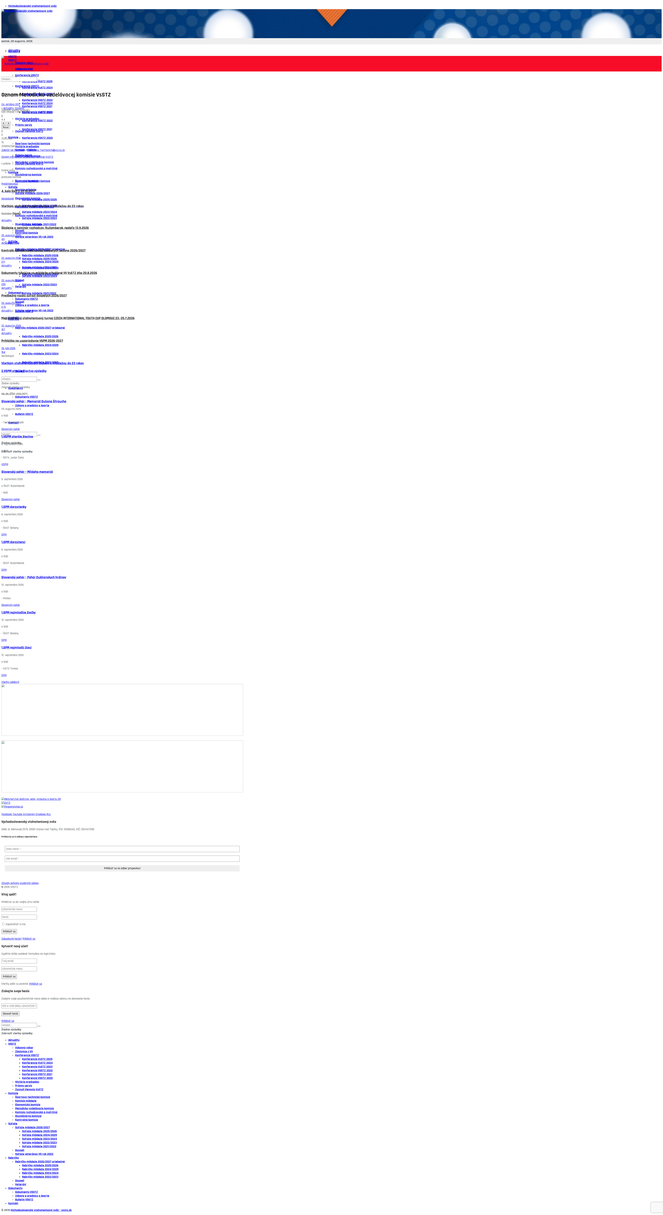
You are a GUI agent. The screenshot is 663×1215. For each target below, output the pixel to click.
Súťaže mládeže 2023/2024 (39, 276)
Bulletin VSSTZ (24, 414)
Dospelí (19, 1150)
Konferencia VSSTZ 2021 (37, 129)
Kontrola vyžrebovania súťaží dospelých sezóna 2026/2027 (43, 250)
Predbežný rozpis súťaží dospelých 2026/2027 (34, 295)
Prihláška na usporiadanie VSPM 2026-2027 (32, 341)
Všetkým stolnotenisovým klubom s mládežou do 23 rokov (42, 363)
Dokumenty (15, 293)
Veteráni (20, 286)
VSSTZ (12, 1044)
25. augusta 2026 (11, 235)
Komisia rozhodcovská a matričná (36, 168)
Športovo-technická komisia (32, 181)
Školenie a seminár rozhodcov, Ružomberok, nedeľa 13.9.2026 (45, 228)
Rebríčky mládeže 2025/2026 (40, 336)
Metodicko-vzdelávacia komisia (34, 1108)
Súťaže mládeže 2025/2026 (39, 259)
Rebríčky (13, 1158)
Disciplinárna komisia (28, 175)
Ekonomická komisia (27, 198)
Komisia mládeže (25, 1101)
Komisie (13, 137)
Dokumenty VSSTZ (26, 299)
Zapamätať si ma (16, 924)
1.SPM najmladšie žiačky (18, 612)
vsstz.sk (66, 1210)
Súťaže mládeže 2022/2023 (39, 285)
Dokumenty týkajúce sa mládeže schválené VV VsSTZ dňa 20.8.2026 (49, 273)
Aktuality (14, 52)
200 (3, 284)
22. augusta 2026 (11, 258)
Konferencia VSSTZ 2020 (37, 138)
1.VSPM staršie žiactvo (17, 437)
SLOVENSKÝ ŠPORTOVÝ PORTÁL (20, 739)
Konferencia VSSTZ (27, 1055)
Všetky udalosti (10, 682)
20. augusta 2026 (11, 280)
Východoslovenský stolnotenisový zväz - (36, 1210)
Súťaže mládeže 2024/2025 (39, 267)
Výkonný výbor (24, 1048)
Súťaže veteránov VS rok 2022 (34, 310)
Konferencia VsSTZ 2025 (37, 1059)
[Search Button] (39, 435)
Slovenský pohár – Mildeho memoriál (27, 472)
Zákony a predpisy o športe (32, 305)
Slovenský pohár (10, 429)
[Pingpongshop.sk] (331, 807)
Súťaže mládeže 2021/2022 (39, 293)
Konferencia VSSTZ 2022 (37, 121)
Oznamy (19, 108)
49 (2, 239)
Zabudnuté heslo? (11, 939)
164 (3, 352)
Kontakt (13, 1203)
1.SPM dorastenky (13, 507)
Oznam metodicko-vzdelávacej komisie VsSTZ (27, 157)
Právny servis (23, 1086)
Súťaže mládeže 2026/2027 (32, 1127)
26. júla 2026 (8, 348)
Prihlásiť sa (28, 939)
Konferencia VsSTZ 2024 (37, 103)
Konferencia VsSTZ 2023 (37, 112)
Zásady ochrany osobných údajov (20, 883)
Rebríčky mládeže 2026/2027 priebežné (40, 328)
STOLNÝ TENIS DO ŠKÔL (15, 795)
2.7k (3, 307)
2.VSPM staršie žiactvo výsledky (23, 371)
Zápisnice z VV (24, 1051)
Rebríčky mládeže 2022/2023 (40, 1177)
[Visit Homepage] (26, 11)
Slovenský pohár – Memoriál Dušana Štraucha (33, 401)
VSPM (4, 464)
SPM (4, 535)
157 (3, 329)
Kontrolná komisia (26, 233)
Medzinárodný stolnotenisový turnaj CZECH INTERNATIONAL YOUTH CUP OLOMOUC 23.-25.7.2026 (67, 318)
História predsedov (27, 146)
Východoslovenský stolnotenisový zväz (32, 6)
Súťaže (12, 241)
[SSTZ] (331, 803)
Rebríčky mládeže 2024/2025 (40, 345)
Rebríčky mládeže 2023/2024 (40, 354)
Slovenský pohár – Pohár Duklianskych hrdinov (33, 577)
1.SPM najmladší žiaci (16, 647)
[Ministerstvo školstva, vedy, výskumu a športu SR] (331, 799)
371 (3, 262)
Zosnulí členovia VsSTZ (29, 164)
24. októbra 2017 (10, 104)
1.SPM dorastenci (13, 542)
